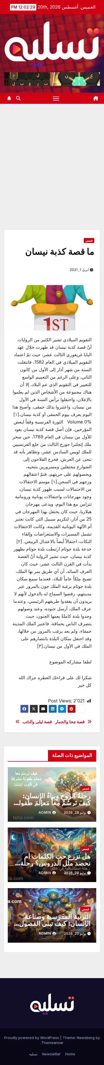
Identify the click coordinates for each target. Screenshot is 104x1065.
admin (45, 812)
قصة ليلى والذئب (37, 721)
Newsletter (51, 1054)
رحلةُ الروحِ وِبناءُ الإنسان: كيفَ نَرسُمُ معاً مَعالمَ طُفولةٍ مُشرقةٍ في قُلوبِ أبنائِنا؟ (53, 803)
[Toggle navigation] (56, 98)
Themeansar (52, 1042)
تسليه (33, 1054)
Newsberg (86, 1037)
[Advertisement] (52, 158)
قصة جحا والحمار (70, 721)
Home (70, 1054)
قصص (89, 240)
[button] (18, 98)
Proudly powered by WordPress (32, 1037)
